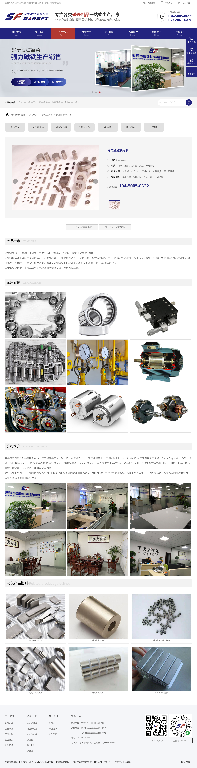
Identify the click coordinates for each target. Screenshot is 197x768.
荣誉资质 (86, 33)
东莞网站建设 (63, 762)
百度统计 (119, 762)
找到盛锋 (186, 3)
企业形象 (9, 729)
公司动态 (53, 723)
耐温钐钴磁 (46, 115)
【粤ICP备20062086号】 (82, 762)
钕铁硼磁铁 (44, 102)
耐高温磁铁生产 (35, 693)
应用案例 (110, 33)
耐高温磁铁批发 (98, 693)
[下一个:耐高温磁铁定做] (115, 227)
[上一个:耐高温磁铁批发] (82, 227)
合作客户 (133, 33)
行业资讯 (53, 729)
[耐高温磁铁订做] (35, 638)
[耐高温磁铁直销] (98, 638)
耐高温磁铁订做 (35, 640)
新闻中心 (156, 33)
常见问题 (53, 734)
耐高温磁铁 (57, 102)
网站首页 (16, 33)
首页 (23, 115)
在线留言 (9, 740)
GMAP (108, 762)
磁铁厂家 (32, 102)
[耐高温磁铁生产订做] (161, 638)
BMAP (98, 762)
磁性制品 (131, 127)
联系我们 (180, 33)
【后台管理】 (186, 762)
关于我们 (39, 33)
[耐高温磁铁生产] (35, 690)
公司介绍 (9, 723)
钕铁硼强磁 (38, 127)
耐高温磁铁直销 (98, 640)
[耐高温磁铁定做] (161, 690)
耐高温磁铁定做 (161, 693)
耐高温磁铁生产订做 (161, 640)
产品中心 (63, 33)
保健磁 (154, 127)
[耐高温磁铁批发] (98, 690)
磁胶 (77, 102)
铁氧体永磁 (84, 127)
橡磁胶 (107, 127)
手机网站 (168, 3)
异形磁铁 (69, 102)
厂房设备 (9, 734)
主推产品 (14, 127)
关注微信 (151, 3)
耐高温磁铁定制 (63, 115)
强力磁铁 (22, 102)
